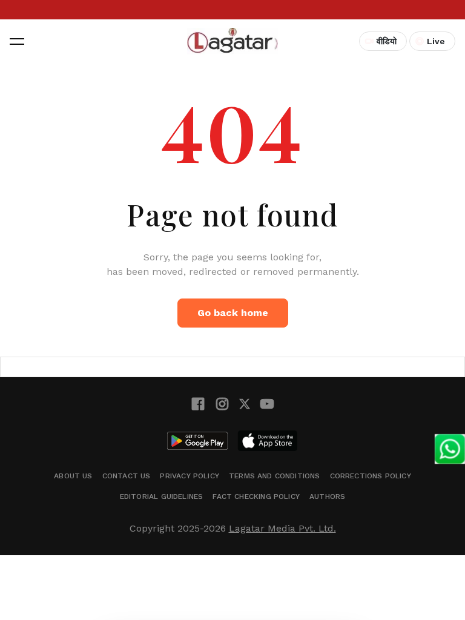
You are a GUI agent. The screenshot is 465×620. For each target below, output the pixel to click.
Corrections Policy (370, 476)
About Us (73, 476)
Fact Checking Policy (256, 496)
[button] (17, 41)
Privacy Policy (189, 476)
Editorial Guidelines (161, 496)
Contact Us (126, 476)
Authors (327, 496)
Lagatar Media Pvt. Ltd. (282, 528)
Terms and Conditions (274, 476)
